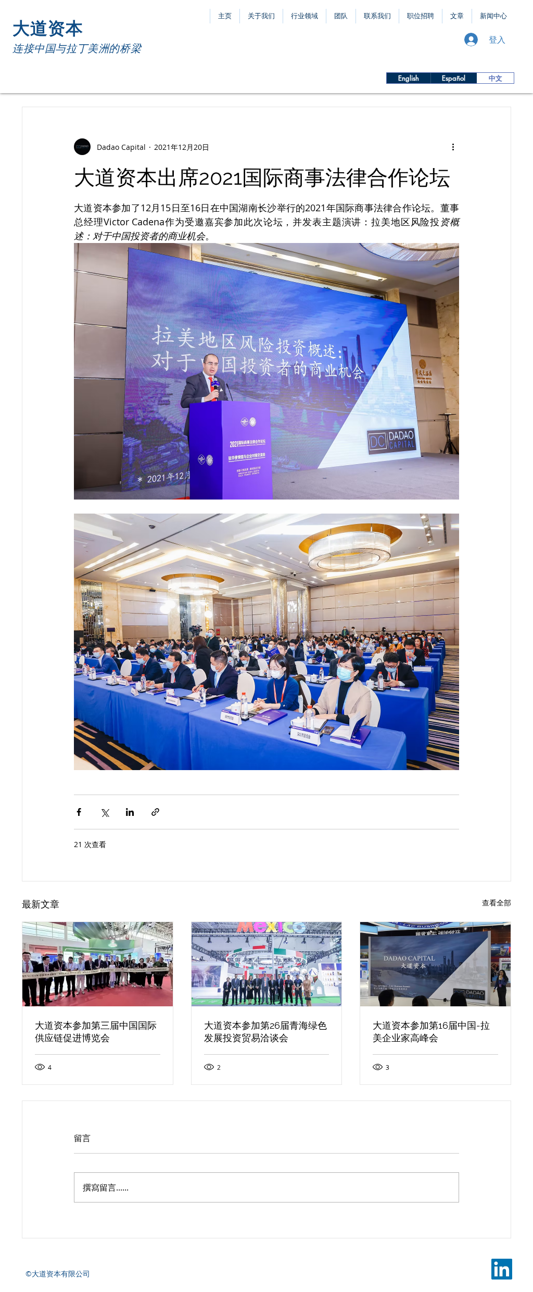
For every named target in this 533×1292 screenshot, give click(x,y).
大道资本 (47, 28)
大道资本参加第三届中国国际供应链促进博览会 (96, 1031)
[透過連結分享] (155, 812)
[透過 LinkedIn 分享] (130, 812)
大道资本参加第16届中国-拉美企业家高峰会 (431, 1031)
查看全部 (496, 902)
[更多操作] (453, 146)
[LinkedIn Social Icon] (501, 1269)
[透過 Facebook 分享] (79, 812)
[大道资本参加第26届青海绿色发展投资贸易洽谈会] (267, 964)
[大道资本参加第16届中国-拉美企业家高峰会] (435, 964)
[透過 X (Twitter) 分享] (104, 812)
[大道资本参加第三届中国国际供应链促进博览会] (97, 964)
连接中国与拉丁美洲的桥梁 (76, 48)
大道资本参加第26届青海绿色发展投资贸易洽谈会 (265, 1031)
